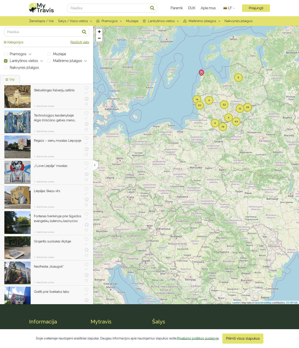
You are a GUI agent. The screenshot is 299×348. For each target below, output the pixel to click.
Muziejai (132, 21)
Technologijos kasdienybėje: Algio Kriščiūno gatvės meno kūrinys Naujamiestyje (54, 118)
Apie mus (208, 8)
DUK (191, 8)
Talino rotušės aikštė (48, 266)
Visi (11, 79)
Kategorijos (15, 42)
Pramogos (110, 21)
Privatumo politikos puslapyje (198, 338)
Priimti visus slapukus (243, 338)
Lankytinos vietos (161, 21)
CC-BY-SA (291, 302)
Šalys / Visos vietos (73, 21)
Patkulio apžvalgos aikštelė (53, 216)
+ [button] (99, 31)
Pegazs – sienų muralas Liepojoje (57, 140)
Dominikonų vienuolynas (51, 291)
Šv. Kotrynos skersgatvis (51, 241)
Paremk (177, 8)
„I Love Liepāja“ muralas (50, 166)
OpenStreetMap (263, 302)
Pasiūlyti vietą (79, 42)
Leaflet (236, 302)
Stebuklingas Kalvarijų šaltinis (54, 90)
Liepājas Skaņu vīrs (47, 191)
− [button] (99, 38)
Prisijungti (256, 8)
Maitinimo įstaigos (202, 21)
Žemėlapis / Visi (41, 21)
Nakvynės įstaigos (238, 21)
